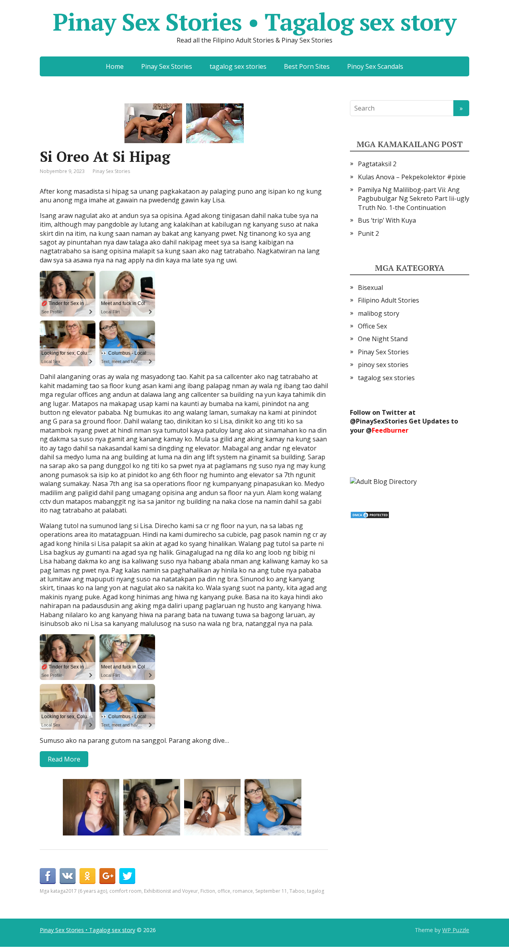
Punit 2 (368, 233)
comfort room (125, 891)
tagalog (315, 891)
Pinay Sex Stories (166, 66)
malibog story (378, 313)
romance (243, 891)
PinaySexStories (381, 421)
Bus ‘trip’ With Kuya (387, 220)
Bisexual (370, 287)
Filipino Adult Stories (388, 300)
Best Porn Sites (307, 66)
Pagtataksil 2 (377, 163)
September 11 (271, 891)
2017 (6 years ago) (86, 891)
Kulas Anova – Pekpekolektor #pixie (412, 177)
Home (115, 66)
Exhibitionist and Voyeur (171, 891)
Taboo (297, 891)
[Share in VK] (68, 876)
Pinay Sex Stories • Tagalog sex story (254, 22)
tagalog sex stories (238, 66)
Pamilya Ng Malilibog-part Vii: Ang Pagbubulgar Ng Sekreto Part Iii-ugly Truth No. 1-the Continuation (413, 198)
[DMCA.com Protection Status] (370, 514)
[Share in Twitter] (127, 876)
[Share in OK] (87, 876)
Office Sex (372, 326)
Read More (64, 759)
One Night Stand (383, 338)
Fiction (207, 891)
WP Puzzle (455, 930)
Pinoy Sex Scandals (375, 66)
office (224, 891)
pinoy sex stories (383, 364)
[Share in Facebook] (48, 876)
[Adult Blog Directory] (383, 480)
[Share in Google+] (107, 876)
